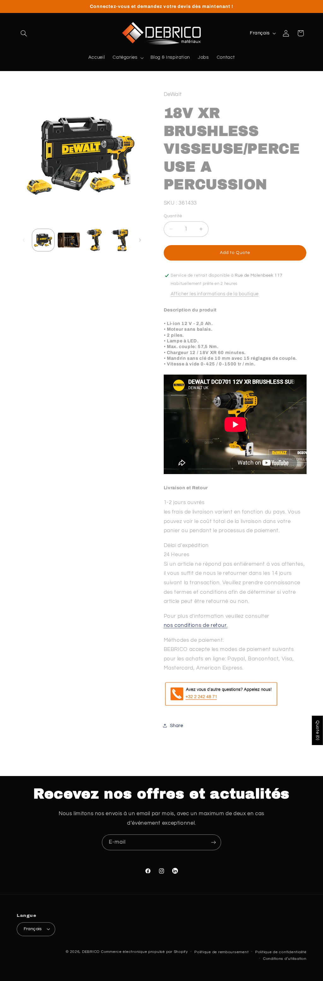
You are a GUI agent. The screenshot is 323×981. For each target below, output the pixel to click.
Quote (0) (317, 730)
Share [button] (176, 725)
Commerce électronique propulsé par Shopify (144, 952)
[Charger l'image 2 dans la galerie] (69, 240)
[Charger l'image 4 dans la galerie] (120, 240)
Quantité (173, 216)
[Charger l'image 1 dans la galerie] (43, 240)
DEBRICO (91, 952)
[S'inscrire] (213, 842)
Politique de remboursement (221, 952)
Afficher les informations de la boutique (215, 294)
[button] (24, 33)
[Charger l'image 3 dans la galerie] (94, 240)
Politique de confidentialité (281, 952)
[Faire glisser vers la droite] (140, 240)
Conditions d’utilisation (285, 958)
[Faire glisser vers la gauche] (24, 240)
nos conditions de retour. (196, 625)
